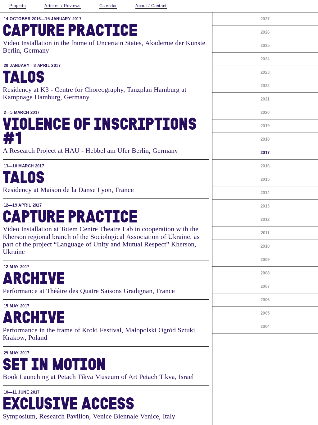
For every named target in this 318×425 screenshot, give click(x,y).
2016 (265, 166)
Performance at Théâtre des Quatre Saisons (62, 291)
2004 (265, 326)
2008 (265, 273)
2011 (265, 233)
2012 (265, 219)
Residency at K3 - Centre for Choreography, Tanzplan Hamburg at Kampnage (94, 93)
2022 (265, 85)
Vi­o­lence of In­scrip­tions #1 (100, 130)
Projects (17, 5)
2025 (265, 45)
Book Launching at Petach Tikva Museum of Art (70, 377)
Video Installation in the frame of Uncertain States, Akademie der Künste (104, 43)
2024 (265, 59)
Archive (34, 277)
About (151, 5)
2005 (265, 313)
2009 (265, 259)
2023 (265, 72)
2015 (265, 179)
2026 (265, 32)
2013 (265, 206)
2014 (265, 192)
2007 (265, 286)
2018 (265, 139)
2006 (265, 299)
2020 (265, 112)
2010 (265, 246)
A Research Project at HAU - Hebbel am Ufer (66, 150)
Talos (24, 76)
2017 (265, 152)
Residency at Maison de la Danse (49, 190)
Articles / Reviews (62, 5)
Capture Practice (70, 29)
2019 (265, 126)
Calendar (108, 5)
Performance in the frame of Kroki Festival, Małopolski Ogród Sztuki (99, 330)
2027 (265, 18)
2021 (265, 99)
